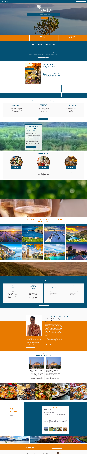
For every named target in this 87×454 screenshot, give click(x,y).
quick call (12, 291)
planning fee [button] (30, 292)
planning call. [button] (35, 293)
